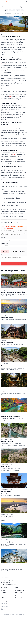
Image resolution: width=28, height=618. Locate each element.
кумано (6, 10)
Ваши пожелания (5, 254)
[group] (14, 251)
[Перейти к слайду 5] (21, 30)
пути (14, 10)
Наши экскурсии (18, 597)
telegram (5, 603)
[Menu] (26, 2)
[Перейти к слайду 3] (14, 30)
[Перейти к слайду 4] (17, 30)
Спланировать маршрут (14, 264)
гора (22, 10)
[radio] (5, 251)
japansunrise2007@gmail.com (9, 584)
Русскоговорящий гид (19, 590)
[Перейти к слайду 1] (6, 30)
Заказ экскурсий (18, 592)
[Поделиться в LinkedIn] (14, 222)
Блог (2, 595)
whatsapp (5, 606)
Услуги (2, 597)
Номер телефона (5, 243)
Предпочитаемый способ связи (8, 249)
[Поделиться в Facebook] (11, 222)
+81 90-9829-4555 (6, 582)
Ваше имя (3, 237)
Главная (3, 590)
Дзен (4, 609)
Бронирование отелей (20, 595)
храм (10, 10)
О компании (4, 592)
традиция (18, 10)
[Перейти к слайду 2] (10, 30)
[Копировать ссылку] (17, 222)
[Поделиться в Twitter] (9, 222)
